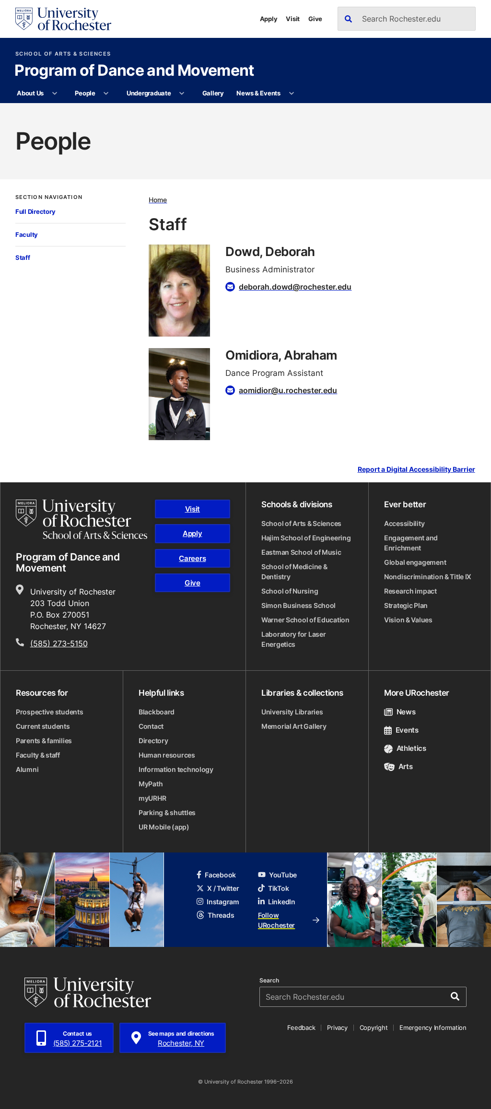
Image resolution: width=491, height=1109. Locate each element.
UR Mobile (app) (164, 826)
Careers (192, 558)
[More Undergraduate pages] (182, 93)
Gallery (213, 93)
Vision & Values (408, 619)
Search (269, 980)
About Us (30, 93)
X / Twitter (223, 888)
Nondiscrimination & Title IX (427, 576)
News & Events (258, 93)
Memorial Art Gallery (293, 726)
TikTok (278, 888)
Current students (43, 726)
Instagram (223, 901)
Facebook (220, 874)
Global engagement (415, 562)
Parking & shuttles (167, 812)
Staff (22, 257)
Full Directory (35, 211)
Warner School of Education (305, 619)
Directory (153, 740)
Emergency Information (433, 1027)
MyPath (151, 783)
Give (315, 18)
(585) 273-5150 (59, 643)
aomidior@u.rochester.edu (288, 390)
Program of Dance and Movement (134, 71)
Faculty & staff (38, 754)
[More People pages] (106, 93)
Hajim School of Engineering (306, 537)
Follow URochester (276, 920)
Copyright (374, 1027)
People (85, 93)
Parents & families (44, 740)
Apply (269, 18)
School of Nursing (289, 590)
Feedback (301, 1027)
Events (407, 730)
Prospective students (49, 711)
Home (158, 199)
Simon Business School (298, 605)
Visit (293, 18)
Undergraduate (149, 93)
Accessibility (404, 523)
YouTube (283, 874)
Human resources (167, 754)
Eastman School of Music (301, 552)
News (406, 712)
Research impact (410, 590)
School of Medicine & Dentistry (294, 571)
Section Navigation (48, 197)
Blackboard (157, 711)
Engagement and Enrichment (411, 542)
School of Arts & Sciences (63, 54)
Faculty (26, 234)
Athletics (411, 748)
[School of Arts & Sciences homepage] (81, 519)
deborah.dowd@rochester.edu (295, 286)
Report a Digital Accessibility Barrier (416, 470)
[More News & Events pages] (291, 93)
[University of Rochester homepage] (63, 19)
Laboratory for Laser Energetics (293, 639)
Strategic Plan (406, 605)
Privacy (337, 1027)
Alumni (27, 769)
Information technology (176, 769)
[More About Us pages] (54, 93)
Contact (151, 726)
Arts (405, 766)
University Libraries (292, 711)
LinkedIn (281, 901)
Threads (221, 915)
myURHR (152, 798)
